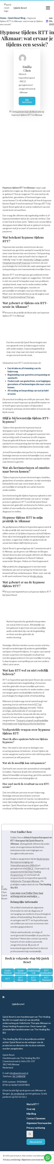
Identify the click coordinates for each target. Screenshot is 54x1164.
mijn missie (37, 576)
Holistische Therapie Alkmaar (25, 881)
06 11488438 (18, 1076)
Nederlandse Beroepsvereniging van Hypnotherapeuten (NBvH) (29, 862)
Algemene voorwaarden (32, 1159)
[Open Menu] (48, 8)
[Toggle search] (29, 1134)
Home (3, 18)
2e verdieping (17, 1093)
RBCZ (30, 868)
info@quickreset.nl (19, 1073)
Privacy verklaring (11, 1159)
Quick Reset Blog (16, 18)
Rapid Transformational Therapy (18, 297)
